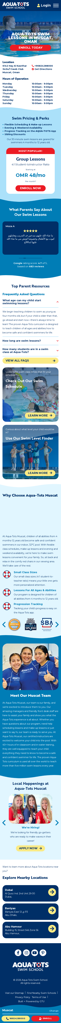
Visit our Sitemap (14, 993)
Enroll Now (30, 188)
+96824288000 (44, 65)
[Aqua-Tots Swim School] (15, 5)
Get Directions (43, 69)
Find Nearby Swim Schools (41, 993)
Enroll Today (30, 47)
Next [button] (57, 624)
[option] (30, 171)
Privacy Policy (22, 997)
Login (46, 5)
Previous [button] (3, 624)
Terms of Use (39, 997)
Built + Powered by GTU (31, 1001)
